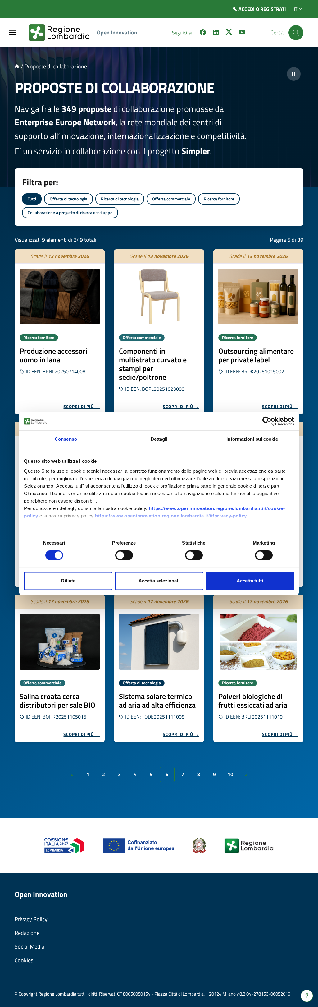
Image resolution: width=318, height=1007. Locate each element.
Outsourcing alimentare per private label (256, 355)
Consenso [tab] (66, 439)
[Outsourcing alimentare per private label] (258, 296)
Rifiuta (68, 581)
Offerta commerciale (171, 198)
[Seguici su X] (229, 33)
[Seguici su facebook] (203, 33)
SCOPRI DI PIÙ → (81, 406)
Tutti (32, 198)
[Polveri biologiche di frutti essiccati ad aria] (258, 642)
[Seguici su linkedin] (216, 33)
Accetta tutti (250, 581)
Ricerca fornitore (219, 198)
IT (295, 9)
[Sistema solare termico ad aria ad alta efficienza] (159, 642)
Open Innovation (117, 32)
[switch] (124, 555)
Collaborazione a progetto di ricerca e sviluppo (70, 212)
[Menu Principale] (12, 32)
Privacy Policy (31, 919)
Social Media (29, 946)
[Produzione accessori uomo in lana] (60, 296)
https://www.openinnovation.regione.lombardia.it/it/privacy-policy (171, 515)
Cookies (24, 960)
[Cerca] (295, 32)
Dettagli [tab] (159, 439)
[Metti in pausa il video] (294, 74)
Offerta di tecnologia (68, 198)
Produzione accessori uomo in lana (53, 355)
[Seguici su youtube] (242, 33)
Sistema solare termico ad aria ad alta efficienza (157, 700)
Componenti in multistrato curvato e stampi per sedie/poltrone (153, 364)
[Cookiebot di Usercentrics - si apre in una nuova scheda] (267, 421)
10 (230, 774)
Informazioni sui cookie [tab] (252, 439)
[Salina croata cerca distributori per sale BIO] (60, 642)
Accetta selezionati (159, 581)
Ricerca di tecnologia (120, 198)
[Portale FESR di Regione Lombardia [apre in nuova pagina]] (64, 845)
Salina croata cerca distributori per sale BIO (57, 700)
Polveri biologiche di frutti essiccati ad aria (252, 700)
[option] (59, 331)
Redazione (27, 933)
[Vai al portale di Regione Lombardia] (63, 32)
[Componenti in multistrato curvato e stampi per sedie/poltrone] (159, 296)
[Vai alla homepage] (17, 66)
